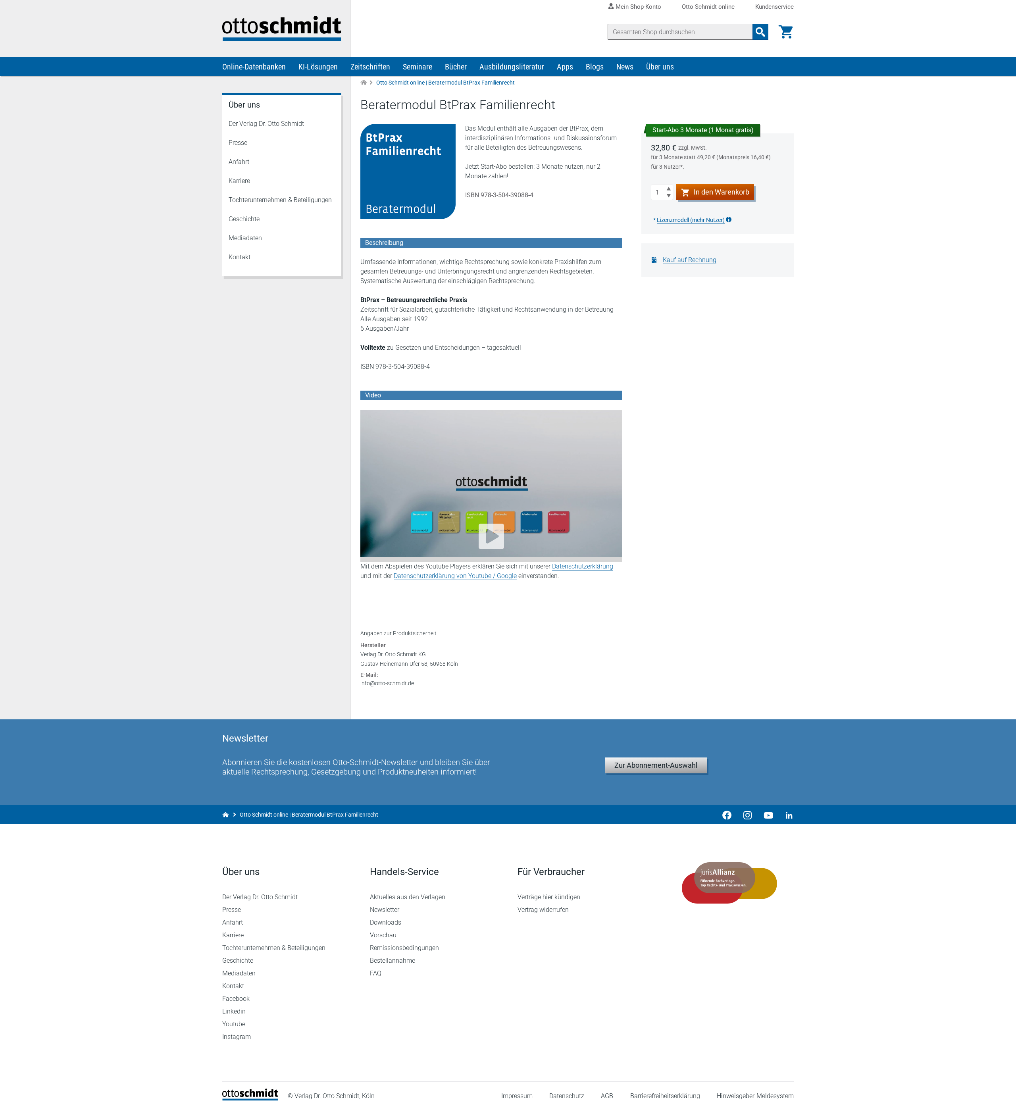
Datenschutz (566, 1096)
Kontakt (239, 257)
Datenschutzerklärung (582, 566)
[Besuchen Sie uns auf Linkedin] (786, 814)
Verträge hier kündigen (549, 897)
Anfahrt (239, 162)
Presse (238, 142)
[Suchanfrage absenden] (760, 32)
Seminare (417, 66)
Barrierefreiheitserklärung (665, 1096)
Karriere (239, 181)
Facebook (236, 998)
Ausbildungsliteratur (511, 66)
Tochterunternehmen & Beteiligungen (280, 200)
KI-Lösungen (318, 66)
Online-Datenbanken (254, 66)
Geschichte (244, 219)
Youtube (233, 1024)
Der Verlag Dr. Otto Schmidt (266, 123)
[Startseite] (250, 1098)
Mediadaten (245, 238)
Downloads (385, 922)
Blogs (595, 66)
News (624, 66)
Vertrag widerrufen (543, 909)
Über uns (660, 66)
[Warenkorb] (786, 32)
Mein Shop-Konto (638, 6)
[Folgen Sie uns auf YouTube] (768, 814)
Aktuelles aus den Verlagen (407, 897)
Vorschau (383, 935)
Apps (565, 66)
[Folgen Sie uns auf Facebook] (727, 814)
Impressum (517, 1096)
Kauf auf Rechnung (689, 260)
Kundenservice (774, 7)
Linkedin (234, 1011)
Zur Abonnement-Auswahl (655, 765)
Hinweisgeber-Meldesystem (755, 1096)
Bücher (456, 66)
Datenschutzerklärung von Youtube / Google (455, 576)
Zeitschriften (370, 66)
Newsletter (384, 909)
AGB (607, 1096)
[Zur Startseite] (363, 83)
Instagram (236, 1037)
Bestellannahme (392, 960)
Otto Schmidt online (708, 7)
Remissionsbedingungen (404, 948)
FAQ (375, 973)
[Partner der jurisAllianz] (729, 883)
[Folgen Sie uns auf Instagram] (747, 814)
